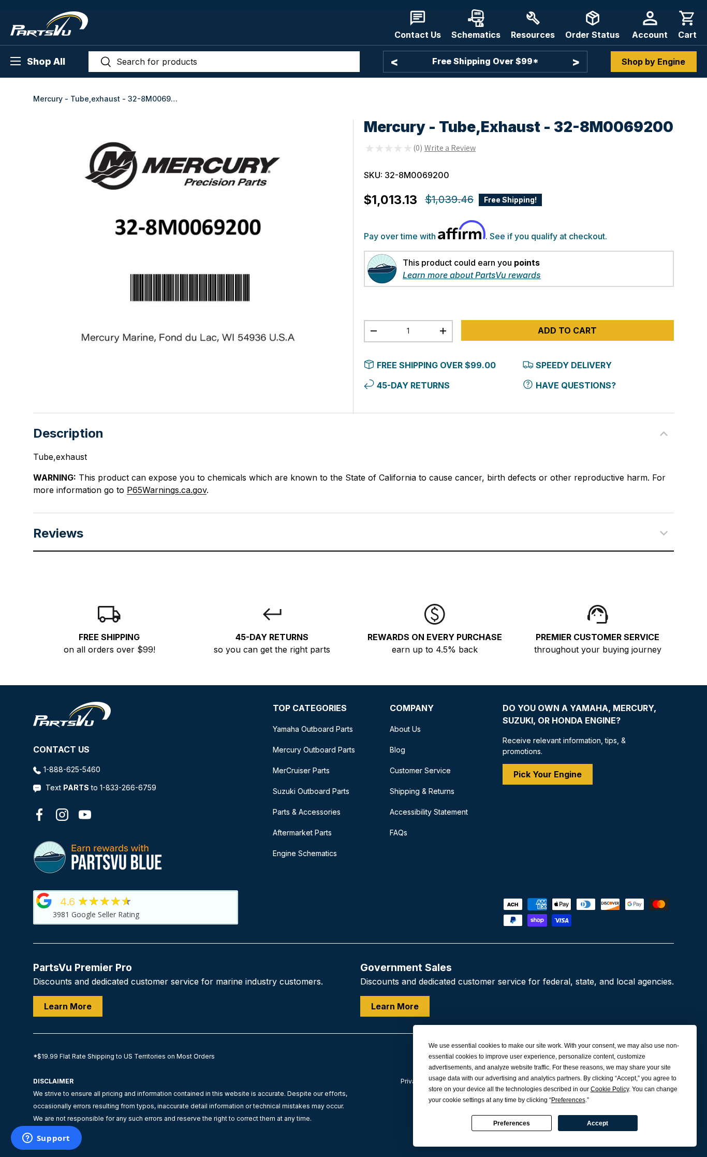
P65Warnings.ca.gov (167, 490)
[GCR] (44, 900)
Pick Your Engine (547, 774)
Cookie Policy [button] (610, 1089)
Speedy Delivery (574, 365)
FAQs (398, 832)
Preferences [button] (568, 1100)
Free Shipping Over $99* (485, 61)
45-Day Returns (413, 385)
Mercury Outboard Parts (314, 749)
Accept (597, 1123)
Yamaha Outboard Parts (313, 729)
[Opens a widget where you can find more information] (46, 1139)
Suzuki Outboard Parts (311, 791)
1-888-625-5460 (71, 769)
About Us (405, 729)
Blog (397, 749)
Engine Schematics (305, 853)
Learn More (68, 1006)
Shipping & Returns (422, 791)
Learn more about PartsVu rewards (472, 275)
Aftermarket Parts (302, 832)
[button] (687, 24)
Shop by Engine (653, 61)
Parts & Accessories (307, 811)
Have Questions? (576, 385)
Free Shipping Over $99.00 (436, 365)
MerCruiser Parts (301, 770)
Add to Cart (567, 330)
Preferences (511, 1123)
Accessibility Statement (429, 811)
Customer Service (420, 770)
